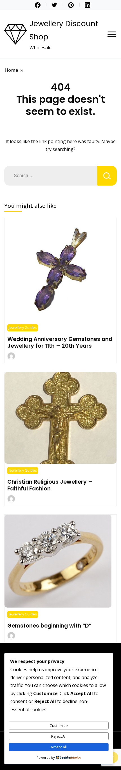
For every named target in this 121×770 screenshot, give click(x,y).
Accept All (59, 746)
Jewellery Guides (23, 327)
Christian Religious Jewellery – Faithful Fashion (49, 485)
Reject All (58, 736)
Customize (59, 725)
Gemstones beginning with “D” (49, 626)
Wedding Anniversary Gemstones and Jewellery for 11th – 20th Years (59, 342)
